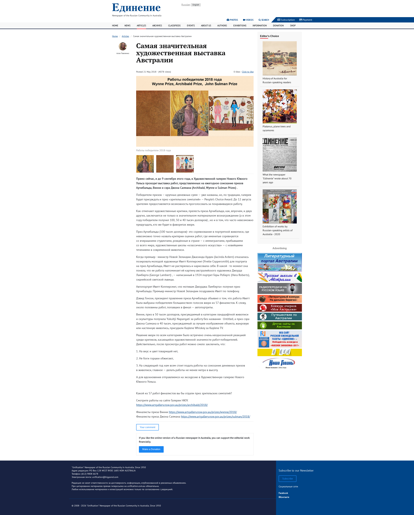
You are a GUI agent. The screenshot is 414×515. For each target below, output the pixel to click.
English (196, 4)
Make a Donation (151, 449)
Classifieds (174, 25)
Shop (293, 25)
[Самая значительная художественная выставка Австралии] (194, 146)
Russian (185, 4)
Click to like (248, 71)
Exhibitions (239, 25)
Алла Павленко (122, 53)
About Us (206, 25)
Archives (157, 25)
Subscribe (287, 478)
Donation (278, 25)
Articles (141, 25)
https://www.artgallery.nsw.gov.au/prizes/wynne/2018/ (203, 412)
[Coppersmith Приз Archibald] (145, 171)
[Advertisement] (279, 391)
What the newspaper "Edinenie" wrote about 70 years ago (277, 178)
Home (115, 25)
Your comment (147, 427)
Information (260, 25)
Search (265, 19)
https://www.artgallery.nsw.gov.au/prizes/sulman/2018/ (215, 416)
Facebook (283, 493)
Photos (233, 19)
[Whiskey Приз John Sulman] (185, 171)
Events (191, 25)
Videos (249, 19)
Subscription (287, 19)
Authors (222, 25)
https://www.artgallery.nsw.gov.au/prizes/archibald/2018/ (172, 405)
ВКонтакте (284, 497)
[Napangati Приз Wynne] (165, 171)
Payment (307, 19)
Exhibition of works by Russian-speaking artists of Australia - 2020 (278, 230)
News (127, 25)
